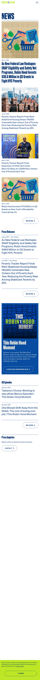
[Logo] (9, 2)
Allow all (21, 673)
